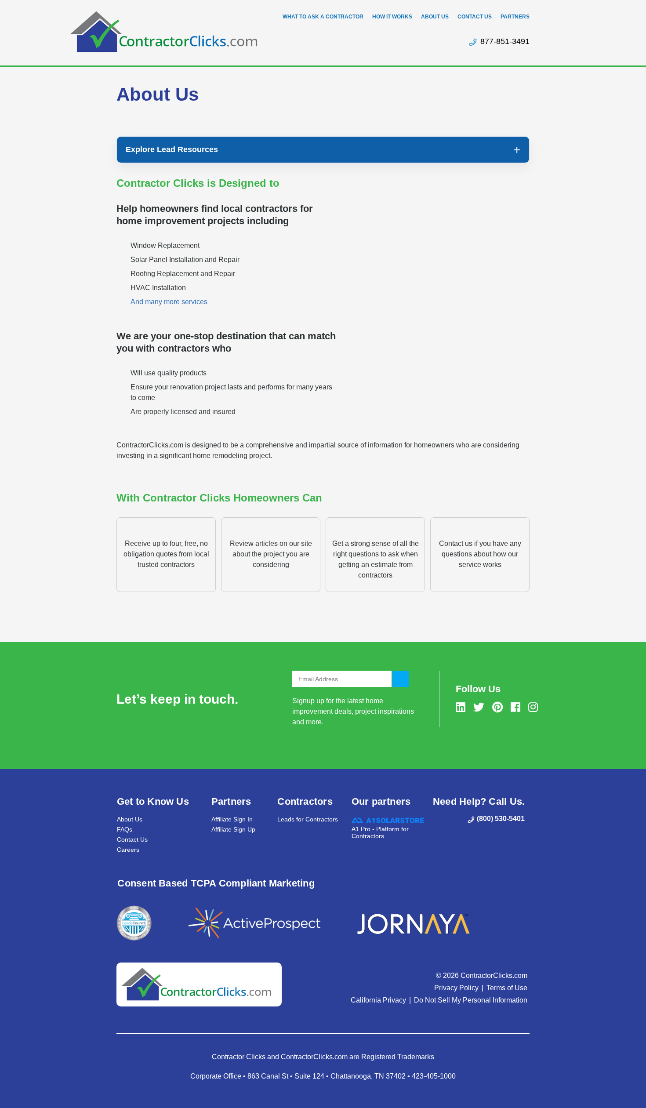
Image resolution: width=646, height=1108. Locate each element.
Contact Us (132, 839)
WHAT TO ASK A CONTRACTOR (323, 17)
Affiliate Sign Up (233, 829)
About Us (129, 819)
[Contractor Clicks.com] (163, 31)
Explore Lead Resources (172, 149)
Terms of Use (506, 988)
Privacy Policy (456, 988)
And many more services (169, 301)
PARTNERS (515, 17)
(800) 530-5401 (501, 818)
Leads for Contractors (307, 819)
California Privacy (378, 1000)
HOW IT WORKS (392, 17)
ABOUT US (435, 17)
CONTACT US (474, 17)
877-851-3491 (505, 41)
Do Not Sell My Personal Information (470, 1000)
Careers (128, 849)
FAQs (124, 829)
